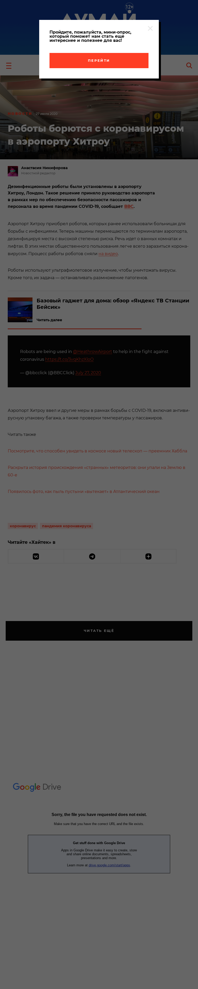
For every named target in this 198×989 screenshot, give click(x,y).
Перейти (99, 60)
